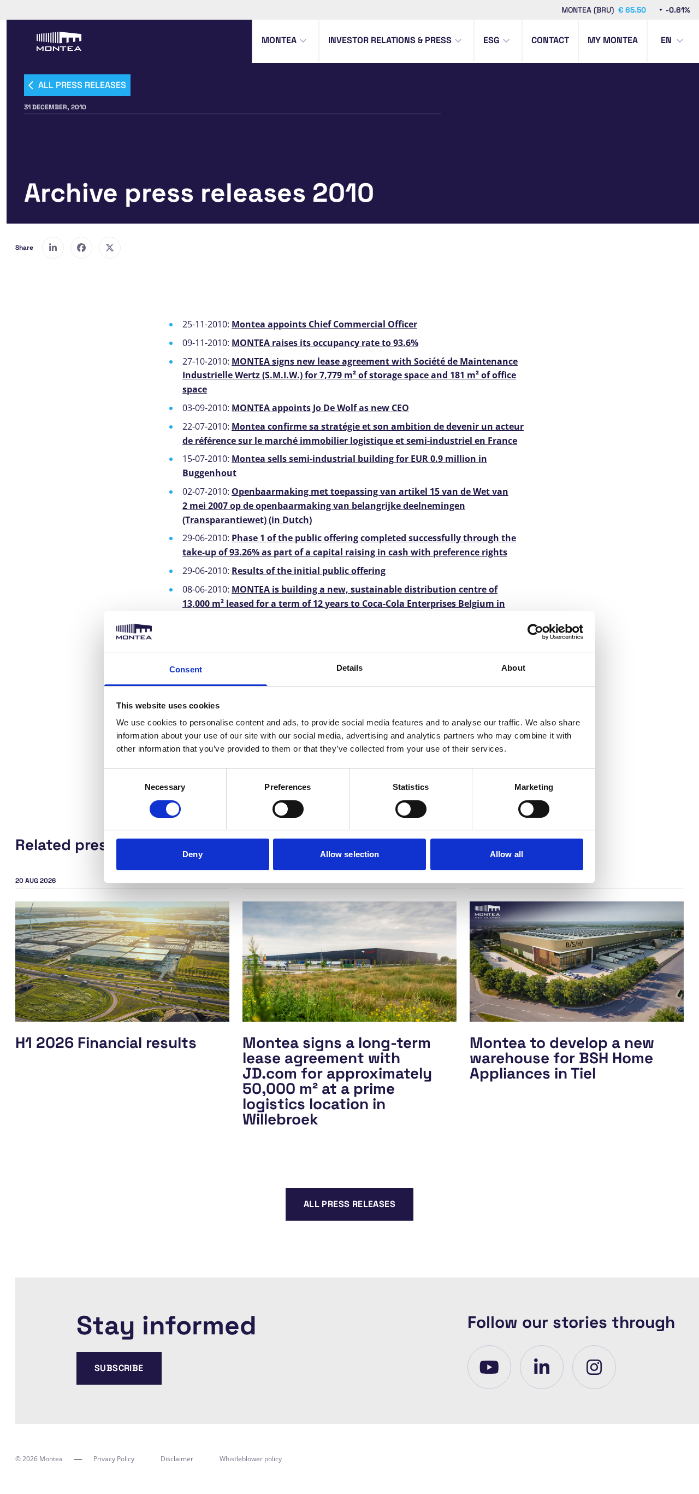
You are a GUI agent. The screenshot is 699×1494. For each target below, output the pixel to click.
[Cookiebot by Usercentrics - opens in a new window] (535, 632)
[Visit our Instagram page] (594, 1367)
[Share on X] (110, 248)
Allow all (506, 854)
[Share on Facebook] (81, 248)
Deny (192, 854)
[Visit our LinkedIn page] (542, 1367)
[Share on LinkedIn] (53, 248)
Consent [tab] (185, 669)
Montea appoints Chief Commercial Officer (324, 324)
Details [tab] (349, 667)
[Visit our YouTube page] (489, 1367)
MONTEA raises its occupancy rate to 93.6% (325, 343)
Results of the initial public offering (309, 571)
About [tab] (513, 667)
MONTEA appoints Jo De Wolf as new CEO (320, 408)
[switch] (288, 809)
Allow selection (350, 854)
